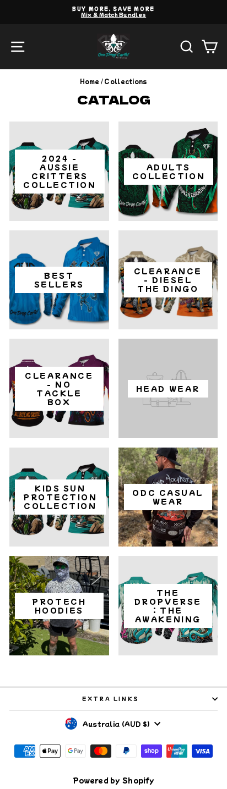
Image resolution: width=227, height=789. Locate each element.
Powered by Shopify (113, 780)
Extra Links (110, 698)
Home (90, 81)
